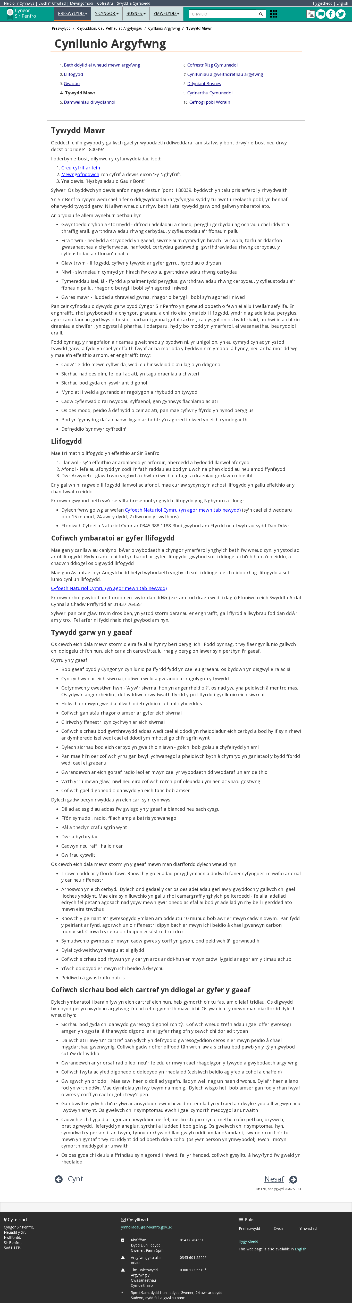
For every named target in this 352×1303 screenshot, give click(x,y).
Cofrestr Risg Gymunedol (212, 65)
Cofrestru (105, 3)
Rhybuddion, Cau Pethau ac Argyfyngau (109, 28)
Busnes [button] (135, 13)
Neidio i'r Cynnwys (19, 3)
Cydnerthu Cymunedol (210, 93)
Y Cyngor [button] (105, 13)
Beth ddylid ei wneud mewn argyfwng (102, 65)
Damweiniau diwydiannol (89, 102)
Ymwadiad (308, 1228)
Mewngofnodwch (80, 174)
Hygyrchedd (322, 3)
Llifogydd (73, 74)
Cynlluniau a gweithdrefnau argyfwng (225, 74)
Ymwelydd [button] (165, 13)
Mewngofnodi (81, 3)
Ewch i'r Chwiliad (52, 3)
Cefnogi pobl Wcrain (209, 102)
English (342, 3)
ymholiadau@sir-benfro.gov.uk (146, 1227)
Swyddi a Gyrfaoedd (133, 3)
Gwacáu (72, 83)
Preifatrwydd (249, 1228)
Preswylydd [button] (71, 13)
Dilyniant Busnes (204, 83)
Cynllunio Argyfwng (164, 28)
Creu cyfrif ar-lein (81, 168)
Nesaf (274, 1179)
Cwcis (278, 1228)
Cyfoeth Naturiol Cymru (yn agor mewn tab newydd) (183, 510)
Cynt (75, 1178)
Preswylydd (61, 28)
